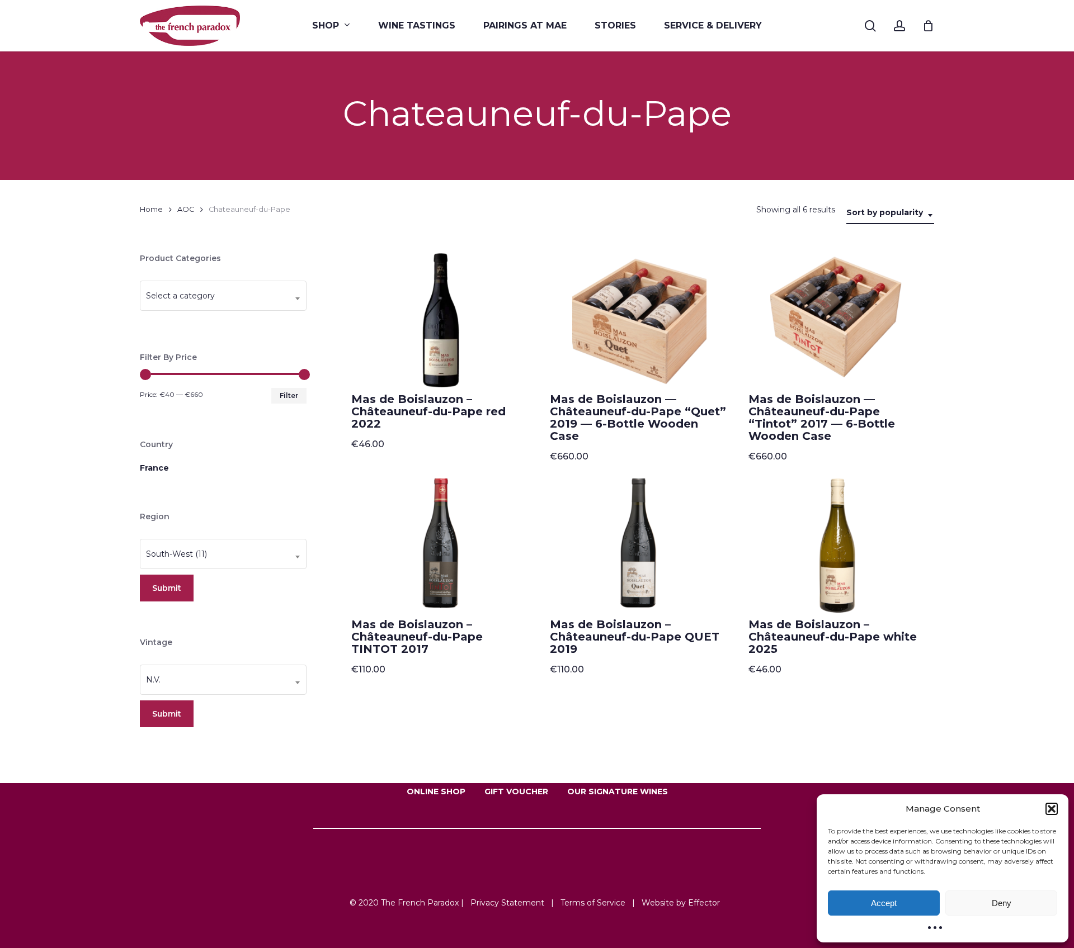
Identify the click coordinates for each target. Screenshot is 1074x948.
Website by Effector (681, 903)
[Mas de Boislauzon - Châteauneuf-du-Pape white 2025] (838, 545)
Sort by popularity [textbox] (884, 212)
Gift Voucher (516, 791)
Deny (1001, 903)
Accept (884, 903)
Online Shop (436, 791)
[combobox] (890, 212)
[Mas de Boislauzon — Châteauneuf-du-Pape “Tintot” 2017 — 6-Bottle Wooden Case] (838, 320)
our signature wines (617, 791)
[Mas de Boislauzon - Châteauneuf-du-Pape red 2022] (441, 320)
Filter (289, 395)
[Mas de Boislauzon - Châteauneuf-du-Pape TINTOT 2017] (441, 545)
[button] (1051, 808)
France (154, 468)
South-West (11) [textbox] (176, 554)
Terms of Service (592, 903)
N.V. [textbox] (153, 680)
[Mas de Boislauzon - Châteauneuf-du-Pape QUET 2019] (639, 545)
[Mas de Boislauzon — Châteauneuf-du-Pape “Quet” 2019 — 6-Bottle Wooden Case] (639, 320)
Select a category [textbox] (180, 296)
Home (151, 209)
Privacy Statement (507, 903)
